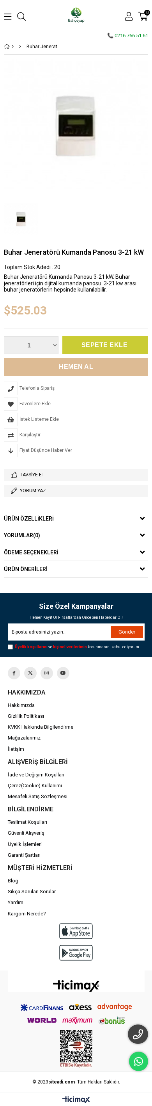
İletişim (16, 749)
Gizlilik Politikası (26, 716)
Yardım (15, 902)
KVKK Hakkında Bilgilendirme (40, 727)
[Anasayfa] (13, 46)
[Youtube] (63, 673)
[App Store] (76, 931)
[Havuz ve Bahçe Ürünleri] (20, 46)
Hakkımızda (21, 705)
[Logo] (76, 986)
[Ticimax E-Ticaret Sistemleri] (76, 1100)
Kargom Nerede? (27, 914)
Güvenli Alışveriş (26, 833)
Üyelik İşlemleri (25, 844)
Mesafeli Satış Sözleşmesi (37, 796)
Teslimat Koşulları (27, 822)
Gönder (126, 632)
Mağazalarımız (24, 738)
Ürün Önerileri (26, 569)
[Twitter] (30, 673)
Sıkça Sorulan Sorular (32, 891)
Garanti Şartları (24, 855)
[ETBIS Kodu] (76, 1049)
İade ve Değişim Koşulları (36, 775)
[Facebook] (14, 673)
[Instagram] (47, 673)
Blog (13, 881)
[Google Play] (76, 953)
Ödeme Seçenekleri (31, 552)
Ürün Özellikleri (29, 519)
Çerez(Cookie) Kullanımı (35, 785)
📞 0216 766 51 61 (127, 35)
